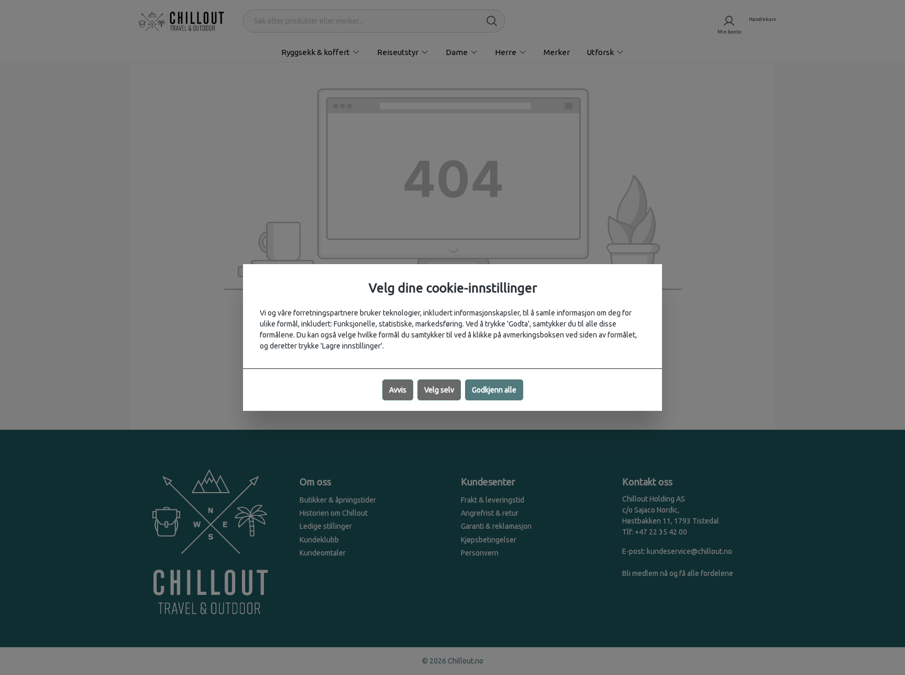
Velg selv (439, 390)
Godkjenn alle (494, 390)
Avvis (397, 390)
